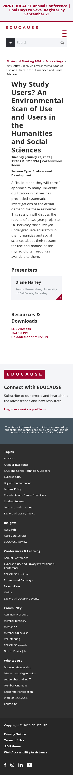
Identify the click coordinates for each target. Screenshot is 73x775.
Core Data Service (15, 536)
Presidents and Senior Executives (25, 495)
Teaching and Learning (18, 508)
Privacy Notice (15, 734)
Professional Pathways (18, 580)
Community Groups (16, 615)
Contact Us (10, 704)
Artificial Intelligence (16, 465)
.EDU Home (12, 746)
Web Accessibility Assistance (25, 752)
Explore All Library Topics (19, 514)
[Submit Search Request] (62, 42)
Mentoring (10, 627)
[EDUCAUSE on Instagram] (12, 765)
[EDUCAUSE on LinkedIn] (20, 765)
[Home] (22, 27)
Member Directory (15, 621)
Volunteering (12, 639)
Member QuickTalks (16, 633)
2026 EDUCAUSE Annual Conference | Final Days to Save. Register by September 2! (36, 10)
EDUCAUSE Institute (16, 574)
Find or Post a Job (15, 651)
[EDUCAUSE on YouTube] (29, 765)
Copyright (11, 725)
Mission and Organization (20, 674)
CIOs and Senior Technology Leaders (27, 471)
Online (8, 592)
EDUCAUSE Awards (15, 645)
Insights (10, 523)
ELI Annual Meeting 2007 (23, 61)
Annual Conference (16, 558)
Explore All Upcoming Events (21, 599)
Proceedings (54, 61)
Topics (9, 452)
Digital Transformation (17, 483)
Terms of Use (14, 740)
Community (12, 608)
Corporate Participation (18, 692)
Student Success (14, 502)
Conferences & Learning (22, 551)
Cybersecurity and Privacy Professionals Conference (29, 566)
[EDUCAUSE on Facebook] (5, 765)
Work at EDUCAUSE (16, 698)
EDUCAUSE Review (15, 542)
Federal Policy (12, 489)
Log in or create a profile (23, 409)
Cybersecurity (12, 477)
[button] (65, 33)
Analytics (9, 459)
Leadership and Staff (17, 680)
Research (10, 530)
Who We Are (13, 661)
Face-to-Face (12, 586)
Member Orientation (16, 686)
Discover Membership (17, 667)
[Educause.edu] (24, 374)
